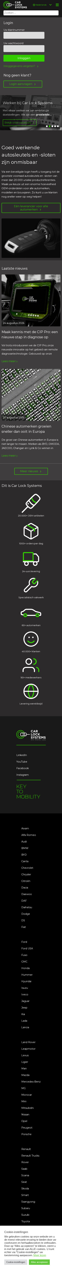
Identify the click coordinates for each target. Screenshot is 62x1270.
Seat (24, 1182)
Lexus (25, 1055)
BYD (24, 854)
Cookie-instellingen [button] (15, 1262)
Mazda (25, 1075)
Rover (25, 1162)
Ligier (24, 1061)
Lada (24, 1020)
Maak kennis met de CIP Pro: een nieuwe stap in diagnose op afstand (30, 337)
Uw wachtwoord (13, 43)
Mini (23, 1101)
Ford (24, 941)
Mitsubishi (27, 1107)
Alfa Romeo (28, 835)
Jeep (24, 1007)
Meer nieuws (29, 471)
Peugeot (26, 1127)
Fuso (24, 955)
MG (23, 1088)
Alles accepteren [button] (39, 1262)
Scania (25, 1175)
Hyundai (26, 981)
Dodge (25, 913)
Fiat (23, 927)
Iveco (24, 994)
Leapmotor (28, 1048)
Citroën (25, 881)
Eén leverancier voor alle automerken (31, 208)
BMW (24, 848)
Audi (24, 841)
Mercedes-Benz (31, 1081)
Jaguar (25, 1001)
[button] (46, 126)
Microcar (26, 1094)
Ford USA (27, 948)
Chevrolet (27, 867)
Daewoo (26, 894)
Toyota (25, 1221)
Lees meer (9, 361)
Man (24, 1068)
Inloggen (24, 58)
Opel (24, 1121)
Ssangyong (28, 1201)
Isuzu (24, 987)
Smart (25, 1195)
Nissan (25, 1114)
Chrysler (26, 874)
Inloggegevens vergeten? (19, 66)
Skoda (25, 1188)
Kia (23, 1014)
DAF (24, 900)
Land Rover (28, 1042)
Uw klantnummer (14, 29)
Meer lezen (39, 1255)
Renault (26, 1149)
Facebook (22, 768)
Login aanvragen (20, 84)
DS (23, 920)
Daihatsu (26, 907)
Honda (25, 968)
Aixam (25, 828)
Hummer (27, 974)
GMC (24, 961)
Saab (24, 1168)
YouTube (21, 761)
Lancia (25, 1027)
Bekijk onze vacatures (17, 122)
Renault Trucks (30, 1155)
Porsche (26, 1134)
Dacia (24, 887)
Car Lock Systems (14, 2)
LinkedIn (21, 755)
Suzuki (25, 1214)
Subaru (25, 1208)
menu (57, 5)
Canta (24, 861)
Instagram (22, 774)
